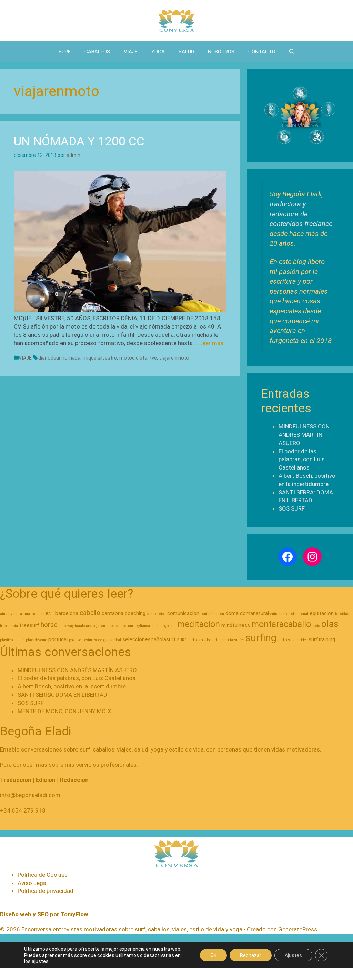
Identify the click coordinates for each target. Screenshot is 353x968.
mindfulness (235, 625)
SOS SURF (292, 508)
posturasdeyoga (95, 640)
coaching (135, 613)
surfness (285, 640)
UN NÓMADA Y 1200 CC (79, 141)
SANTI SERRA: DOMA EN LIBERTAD (62, 694)
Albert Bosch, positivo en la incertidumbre (72, 686)
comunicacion (183, 613)
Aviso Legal (33, 882)
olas (330, 623)
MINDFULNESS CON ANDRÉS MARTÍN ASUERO (304, 434)
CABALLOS (97, 52)
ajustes (40, 961)
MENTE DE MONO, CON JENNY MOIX (64, 711)
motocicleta (133, 358)
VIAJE (131, 52)
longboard (168, 626)
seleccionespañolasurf (149, 639)
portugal (58, 639)
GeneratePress (297, 929)
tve (153, 358)
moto (316, 626)
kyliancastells (147, 626)
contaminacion (212, 614)
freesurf (29, 625)
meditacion (198, 624)
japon (100, 626)
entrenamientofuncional (289, 614)
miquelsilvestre (100, 358)
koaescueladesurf (121, 626)
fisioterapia (9, 626)
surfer (239, 640)
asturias (37, 614)
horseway (66, 626)
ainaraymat (9, 614)
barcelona (66, 613)
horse (49, 625)
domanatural (254, 613)
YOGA (158, 52)
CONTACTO (261, 52)
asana (25, 614)
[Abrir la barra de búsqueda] (291, 51)
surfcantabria (222, 640)
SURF (65, 52)
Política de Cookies (43, 874)
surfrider (300, 640)
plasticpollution (12, 640)
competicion (156, 614)
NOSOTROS (221, 52)
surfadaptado (199, 640)
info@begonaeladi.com (30, 794)
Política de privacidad (45, 890)
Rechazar (250, 955)
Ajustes (293, 955)
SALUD (186, 52)
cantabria (112, 613)
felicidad (342, 614)
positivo (75, 640)
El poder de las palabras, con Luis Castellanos (302, 459)
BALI (50, 614)
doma (232, 613)
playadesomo (36, 640)
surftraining (322, 639)
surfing (260, 638)
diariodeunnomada (59, 358)
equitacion (322, 613)
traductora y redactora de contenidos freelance (301, 214)
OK (213, 955)
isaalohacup (85, 626)
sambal (115, 640)
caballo (90, 613)
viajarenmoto (174, 358)
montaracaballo (281, 624)
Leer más (211, 343)
